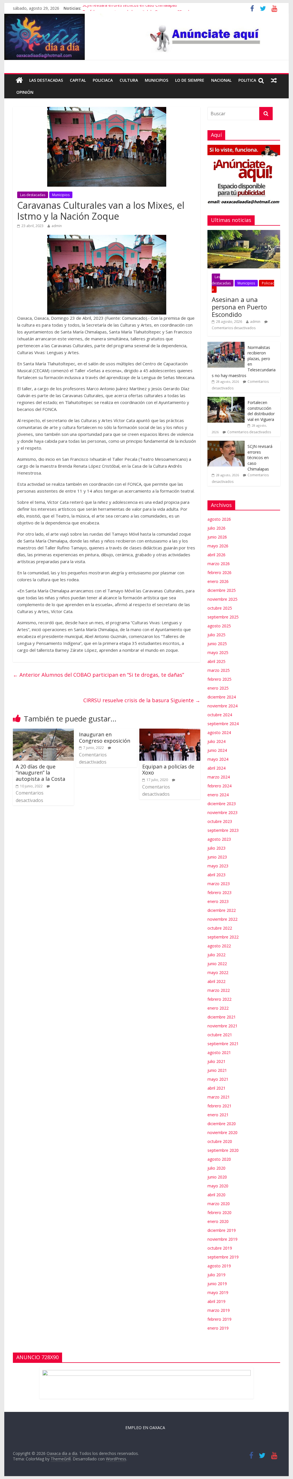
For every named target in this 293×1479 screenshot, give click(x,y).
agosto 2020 (219, 1159)
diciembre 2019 (221, 1230)
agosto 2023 (219, 839)
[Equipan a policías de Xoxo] (169, 732)
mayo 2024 (217, 759)
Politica (247, 80)
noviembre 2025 (222, 599)
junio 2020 (217, 1177)
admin (57, 225)
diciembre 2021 (221, 1017)
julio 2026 (216, 528)
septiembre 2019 (223, 1257)
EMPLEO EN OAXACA (145, 1427)
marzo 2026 (218, 563)
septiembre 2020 (223, 1150)
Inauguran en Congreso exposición (104, 737)
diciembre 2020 (221, 1123)
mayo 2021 (217, 1079)
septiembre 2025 (223, 617)
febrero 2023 (219, 892)
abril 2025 (216, 661)
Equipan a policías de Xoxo (168, 769)
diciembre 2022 (221, 910)
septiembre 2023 (223, 830)
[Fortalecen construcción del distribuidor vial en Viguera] (226, 400)
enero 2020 (218, 1221)
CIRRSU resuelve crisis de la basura (141, 700)
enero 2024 (218, 794)
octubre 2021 (219, 1034)
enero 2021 (218, 1114)
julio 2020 (216, 1168)
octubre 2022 (219, 928)
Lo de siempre (189, 80)
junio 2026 (217, 537)
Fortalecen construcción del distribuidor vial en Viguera (261, 411)
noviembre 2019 (222, 1239)
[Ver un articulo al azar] (274, 80)
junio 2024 (217, 750)
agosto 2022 (219, 946)
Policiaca (103, 80)
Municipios (156, 80)
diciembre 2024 (221, 697)
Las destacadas (46, 80)
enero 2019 (218, 1328)
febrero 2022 (219, 999)
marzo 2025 (218, 670)
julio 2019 (216, 1274)
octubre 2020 (219, 1141)
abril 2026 (216, 554)
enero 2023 (218, 901)
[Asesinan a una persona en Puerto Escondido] (243, 233)
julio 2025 (216, 634)
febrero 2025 (219, 679)
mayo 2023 (217, 866)
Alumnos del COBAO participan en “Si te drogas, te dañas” (98, 674)
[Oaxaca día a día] (146, 37)
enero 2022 (218, 1008)
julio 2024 (216, 741)
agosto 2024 (219, 732)
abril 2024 (216, 768)
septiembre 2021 (223, 1043)
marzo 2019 (218, 1310)
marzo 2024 (218, 777)
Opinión (24, 92)
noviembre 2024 (222, 706)
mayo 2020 (217, 1186)
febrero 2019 (219, 1319)
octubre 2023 (219, 821)
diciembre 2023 (221, 803)
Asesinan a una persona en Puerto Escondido (239, 307)
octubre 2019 (219, 1248)
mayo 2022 (217, 972)
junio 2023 (217, 857)
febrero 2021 (219, 1106)
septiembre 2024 (223, 723)
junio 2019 (217, 1283)
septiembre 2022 (223, 937)
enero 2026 (218, 581)
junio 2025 (217, 643)
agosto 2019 (219, 1266)
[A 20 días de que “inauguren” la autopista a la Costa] (43, 732)
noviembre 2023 (222, 812)
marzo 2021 (218, 1097)
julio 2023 (216, 848)
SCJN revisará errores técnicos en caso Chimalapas (129, 8)
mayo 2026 (217, 546)
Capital (78, 80)
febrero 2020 (219, 1212)
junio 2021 (217, 1070)
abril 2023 (216, 874)
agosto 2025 (219, 626)
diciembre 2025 (221, 590)
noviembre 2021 (222, 1026)
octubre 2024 (219, 714)
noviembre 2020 (222, 1132)
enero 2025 (218, 688)
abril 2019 (216, 1301)
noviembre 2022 (222, 919)
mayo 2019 (217, 1292)
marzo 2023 (218, 883)
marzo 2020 (218, 1203)
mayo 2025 (217, 652)
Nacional (221, 80)
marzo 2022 (218, 990)
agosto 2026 (219, 519)
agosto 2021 (219, 1052)
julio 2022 (216, 954)
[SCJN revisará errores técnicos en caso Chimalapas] (226, 443)
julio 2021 (216, 1061)
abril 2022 (216, 981)
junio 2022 (217, 963)
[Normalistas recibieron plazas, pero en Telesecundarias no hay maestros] (226, 345)
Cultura (129, 80)
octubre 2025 (219, 608)
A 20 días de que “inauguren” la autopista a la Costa (40, 772)
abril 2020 (216, 1194)
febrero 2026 (219, 572)
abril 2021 (216, 1088)
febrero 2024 (219, 786)
